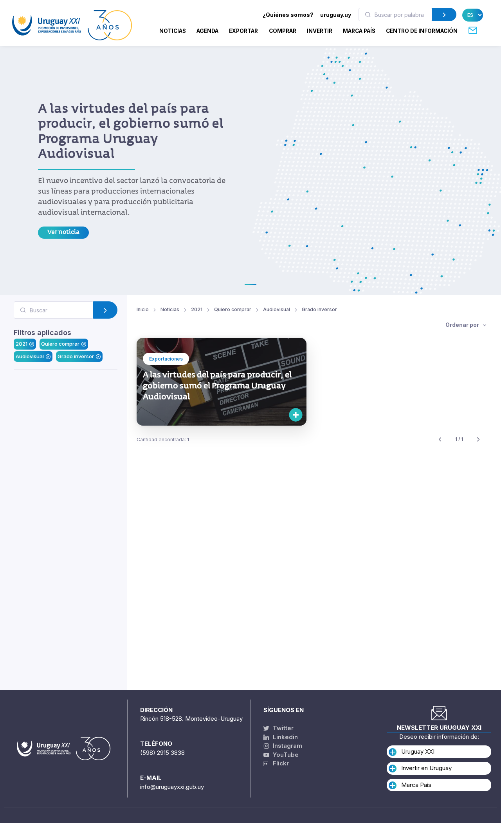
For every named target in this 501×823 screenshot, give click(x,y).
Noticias (172, 31)
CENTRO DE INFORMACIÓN (422, 31)
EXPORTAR (243, 31)
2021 (21, 344)
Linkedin (284, 737)
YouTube (285, 754)
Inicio (143, 309)
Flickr (278, 763)
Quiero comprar (60, 344)
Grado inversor (76, 356)
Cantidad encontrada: (163, 439)
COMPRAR (282, 31)
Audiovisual (30, 356)
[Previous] (440, 439)
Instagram (286, 745)
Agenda (207, 31)
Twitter (282, 728)
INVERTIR (319, 31)
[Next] (478, 439)
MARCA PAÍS (359, 31)
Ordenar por (462, 324)
